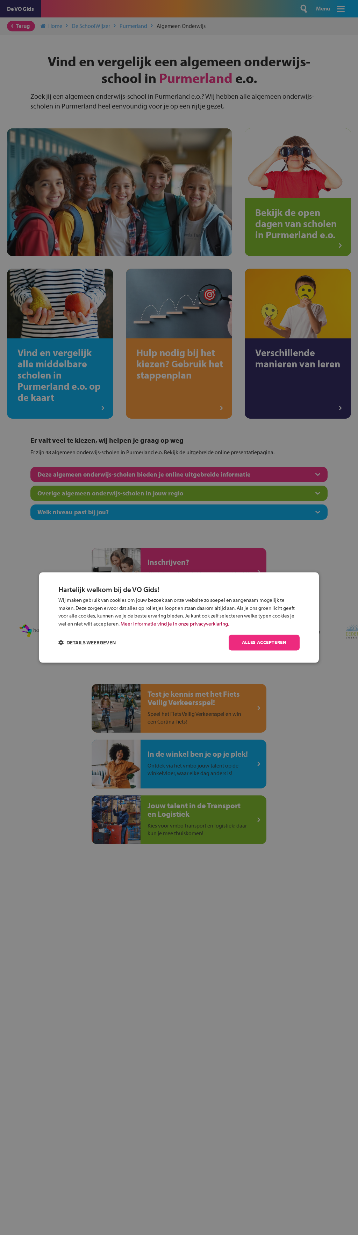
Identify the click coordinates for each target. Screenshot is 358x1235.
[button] (87, 643)
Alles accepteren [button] (264, 642)
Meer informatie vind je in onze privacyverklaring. (175, 623)
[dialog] (179, 617)
